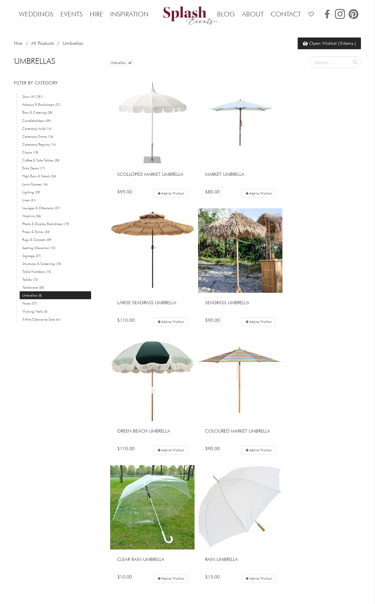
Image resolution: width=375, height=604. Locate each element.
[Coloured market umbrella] (240, 379)
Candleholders (36, 120)
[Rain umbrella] (240, 507)
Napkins (31, 216)
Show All (32, 96)
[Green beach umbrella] (152, 379)
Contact (286, 14)
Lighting (31, 192)
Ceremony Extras (37, 136)
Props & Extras (36, 231)
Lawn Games (35, 184)
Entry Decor (33, 168)
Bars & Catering (37, 112)
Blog (226, 14)
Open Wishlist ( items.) (332, 43)
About (253, 14)
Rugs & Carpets (37, 240)
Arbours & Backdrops (41, 104)
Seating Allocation (38, 248)
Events (71, 14)
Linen (29, 200)
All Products (42, 43)
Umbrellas (32, 295)
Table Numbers (36, 271)
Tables (30, 279)
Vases (29, 303)
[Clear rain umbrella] (152, 507)
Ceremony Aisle (37, 128)
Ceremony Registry (39, 144)
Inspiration (129, 14)
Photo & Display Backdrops (45, 224)
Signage (31, 255)
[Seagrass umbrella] (240, 250)
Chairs (30, 152)
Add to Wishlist (172, 193)
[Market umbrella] (240, 122)
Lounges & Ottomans (41, 208)
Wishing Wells (34, 311)
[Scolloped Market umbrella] (152, 122)
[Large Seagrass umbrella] (152, 250)
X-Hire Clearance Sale (41, 319)
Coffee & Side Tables (40, 160)
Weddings (36, 14)
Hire (96, 14)
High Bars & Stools (39, 176)
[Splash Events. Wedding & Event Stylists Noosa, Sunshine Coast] (187, 14)
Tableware (33, 287)
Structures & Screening (41, 263)
